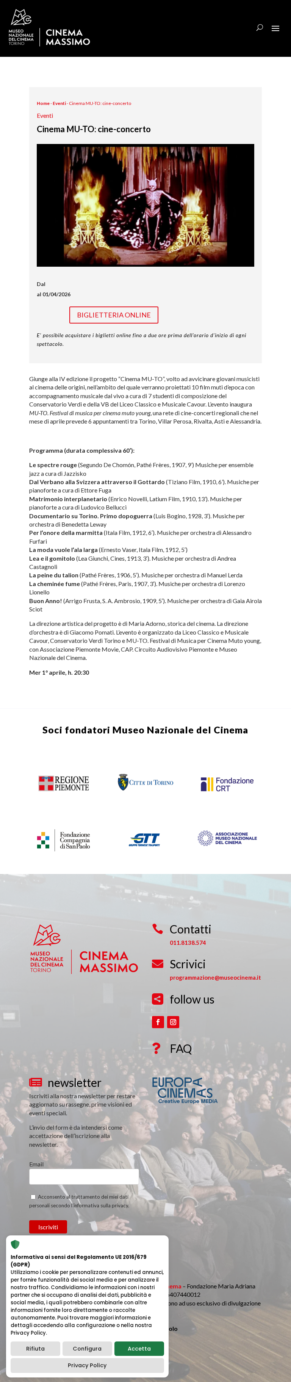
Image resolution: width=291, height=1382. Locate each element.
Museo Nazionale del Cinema (180, 729)
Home (43, 103)
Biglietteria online (114, 315)
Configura (87, 1348)
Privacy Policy (87, 1365)
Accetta (139, 1348)
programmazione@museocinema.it (215, 977)
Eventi (59, 103)
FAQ (181, 1048)
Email (36, 1164)
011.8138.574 (188, 942)
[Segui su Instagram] (173, 1022)
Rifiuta (35, 1348)
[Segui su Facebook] (158, 1022)
